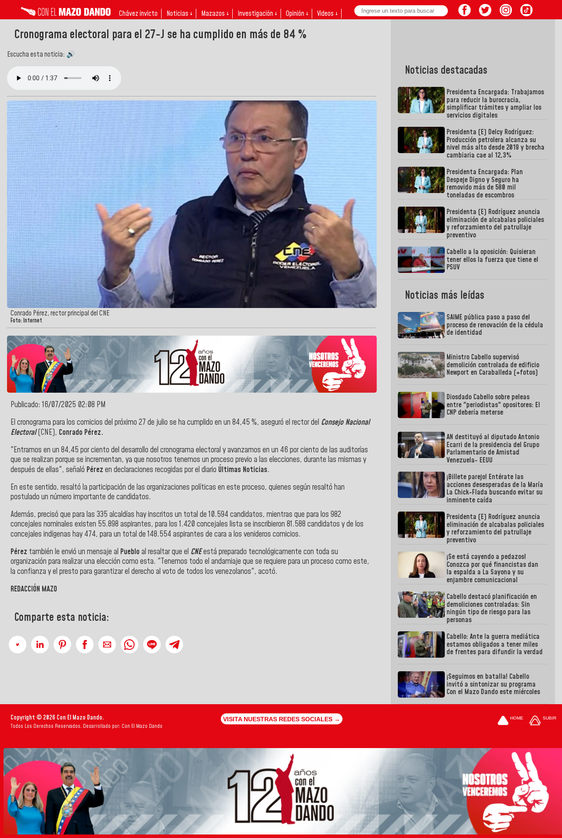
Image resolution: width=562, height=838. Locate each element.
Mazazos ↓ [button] (215, 13)
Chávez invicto (138, 13)
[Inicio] (66, 13)
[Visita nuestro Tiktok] (526, 13)
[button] (17, 644)
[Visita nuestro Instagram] (506, 13)
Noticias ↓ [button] (179, 13)
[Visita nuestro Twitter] (485, 13)
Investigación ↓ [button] (257, 13)
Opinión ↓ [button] (297, 13)
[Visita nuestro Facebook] (464, 13)
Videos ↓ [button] (327, 13)
